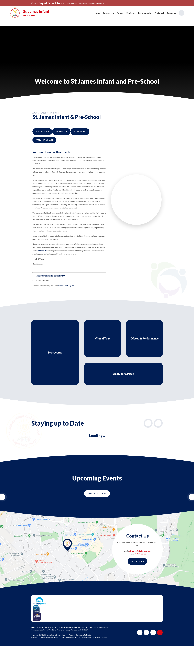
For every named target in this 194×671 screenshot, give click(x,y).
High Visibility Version (69, 637)
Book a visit (80, 131)
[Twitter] (139, 632)
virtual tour (42, 131)
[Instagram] (153, 632)
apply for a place (44, 140)
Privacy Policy (86, 637)
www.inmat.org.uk (66, 286)
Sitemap (34, 637)
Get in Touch (137, 561)
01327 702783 (140, 554)
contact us (42, 250)
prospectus (61, 131)
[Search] (181, 13)
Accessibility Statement (49, 637)
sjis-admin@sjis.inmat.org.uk (140, 551)
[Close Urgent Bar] (183, 3)
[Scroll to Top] (160, 632)
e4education (87, 635)
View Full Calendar (97, 494)
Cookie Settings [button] (101, 637)
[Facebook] (146, 632)
